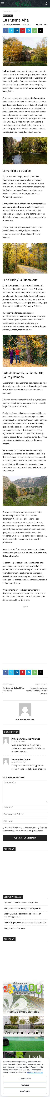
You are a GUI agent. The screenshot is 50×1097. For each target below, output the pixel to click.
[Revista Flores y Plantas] (25, 4)
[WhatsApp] (34, 30)
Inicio (4, 11)
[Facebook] (5, 30)
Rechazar (25, 1085)
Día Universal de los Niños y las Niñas (13, 689)
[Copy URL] (40, 30)
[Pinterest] (22, 30)
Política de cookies (35, 1072)
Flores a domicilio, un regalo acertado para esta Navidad (36, 691)
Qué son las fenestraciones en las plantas (21, 903)
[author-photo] (25, 716)
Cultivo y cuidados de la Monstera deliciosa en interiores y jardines (22, 915)
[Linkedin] (16, 30)
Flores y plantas (14, 11)
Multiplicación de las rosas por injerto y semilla (22, 908)
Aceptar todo (25, 1079)
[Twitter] (11, 30)
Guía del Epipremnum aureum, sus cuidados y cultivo (25, 922)
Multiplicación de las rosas (14, 928)
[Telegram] (28, 30)
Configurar (25, 1091)
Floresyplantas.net (13, 25)
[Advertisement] (25, 633)
